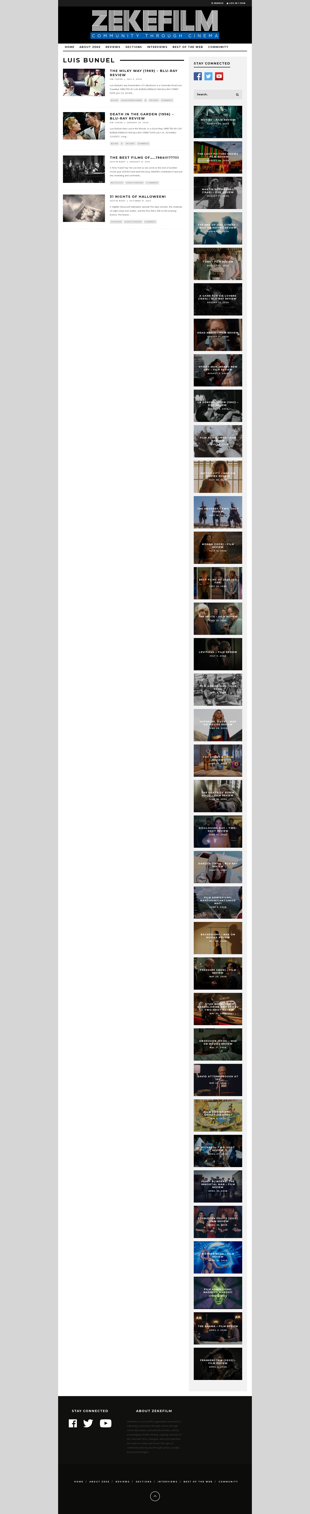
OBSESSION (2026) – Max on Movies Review (218, 1042)
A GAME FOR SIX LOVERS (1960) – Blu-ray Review (218, 297)
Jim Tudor (116, 79)
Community (218, 47)
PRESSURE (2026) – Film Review (218, 971)
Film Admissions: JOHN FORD (218, 687)
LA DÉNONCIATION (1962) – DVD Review (218, 404)
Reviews (113, 47)
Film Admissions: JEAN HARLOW (218, 439)
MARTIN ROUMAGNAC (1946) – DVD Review (218, 191)
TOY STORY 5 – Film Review (218, 758)
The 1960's (153, 100)
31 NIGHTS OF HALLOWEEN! (138, 197)
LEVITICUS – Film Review (218, 652)
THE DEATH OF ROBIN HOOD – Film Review (218, 794)
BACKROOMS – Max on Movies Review (218, 936)
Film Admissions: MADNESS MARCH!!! (217, 1291)
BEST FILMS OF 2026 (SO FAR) (218, 581)
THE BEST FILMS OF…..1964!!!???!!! (144, 158)
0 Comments (166, 100)
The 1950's (130, 143)
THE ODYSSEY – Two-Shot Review (218, 510)
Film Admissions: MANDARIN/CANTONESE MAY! (218, 900)
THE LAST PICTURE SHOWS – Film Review (217, 155)
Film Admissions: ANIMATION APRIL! (218, 1113)
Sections (133, 47)
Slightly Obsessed (134, 183)
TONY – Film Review (218, 261)
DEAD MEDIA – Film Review (218, 332)
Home (69, 47)
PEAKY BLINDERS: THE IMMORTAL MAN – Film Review (218, 1184)
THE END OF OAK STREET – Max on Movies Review (218, 226)
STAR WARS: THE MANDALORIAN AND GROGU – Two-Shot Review (218, 1007)
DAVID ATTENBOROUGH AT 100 (218, 1078)
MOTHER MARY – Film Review (218, 1255)
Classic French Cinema (131, 100)
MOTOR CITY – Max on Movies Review (218, 475)
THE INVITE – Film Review (218, 616)
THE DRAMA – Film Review (218, 1326)
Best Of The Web (188, 47)
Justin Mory (118, 162)
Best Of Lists (117, 183)
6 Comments (150, 222)
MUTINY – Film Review (218, 119)
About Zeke (90, 47)
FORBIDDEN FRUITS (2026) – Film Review (218, 1220)
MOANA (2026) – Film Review (218, 546)
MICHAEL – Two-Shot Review (218, 1149)
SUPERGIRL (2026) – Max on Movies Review (218, 723)
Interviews (157, 47)
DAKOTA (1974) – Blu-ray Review (218, 865)
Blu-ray (114, 100)
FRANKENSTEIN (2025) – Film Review (218, 1362)
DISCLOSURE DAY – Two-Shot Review (218, 829)
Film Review (116, 222)
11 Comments (152, 183)
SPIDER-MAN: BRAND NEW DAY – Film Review (218, 368)
